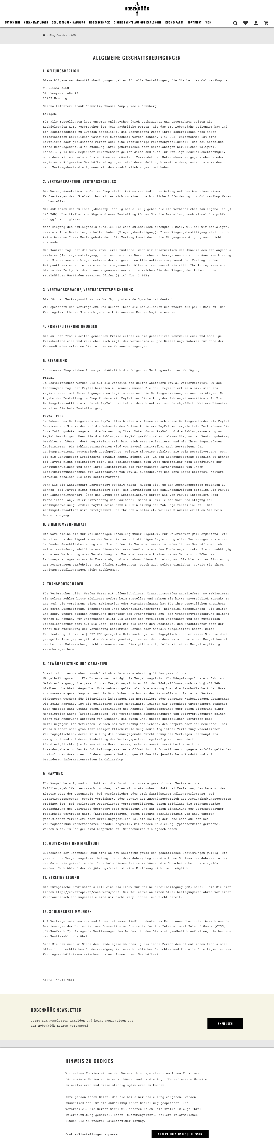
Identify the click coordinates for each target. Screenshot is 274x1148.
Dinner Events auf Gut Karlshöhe (138, 22)
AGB (73, 35)
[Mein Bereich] (256, 23)
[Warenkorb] (266, 23)
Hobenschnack (99, 22)
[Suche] (235, 23)
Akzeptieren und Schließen (180, 1134)
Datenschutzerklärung (125, 1121)
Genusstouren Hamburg (68, 22)
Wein (208, 22)
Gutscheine (12, 22)
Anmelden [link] (225, 1023)
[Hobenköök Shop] (137, 8)
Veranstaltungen (36, 22)
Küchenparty (174, 22)
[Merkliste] (245, 23)
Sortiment (195, 22)
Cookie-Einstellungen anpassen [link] (92, 1134)
